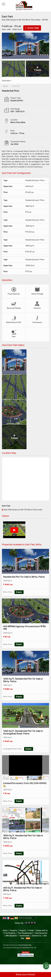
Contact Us (36, 936)
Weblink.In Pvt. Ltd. (30, 948)
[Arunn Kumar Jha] (24, 6)
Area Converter (41, 933)
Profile (31, 930)
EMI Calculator (11, 936)
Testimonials (24, 936)
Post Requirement (25, 933)
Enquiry (19, 592)
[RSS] (28, 938)
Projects (22, 930)
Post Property (10, 933)
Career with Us (42, 930)
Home (5, 930)
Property (13, 930)
